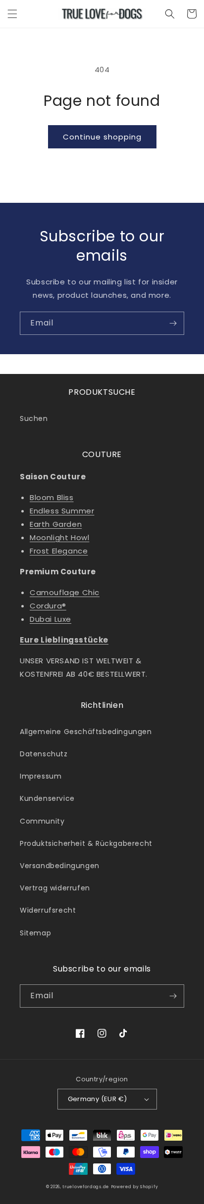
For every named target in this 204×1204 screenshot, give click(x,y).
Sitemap (35, 933)
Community (42, 821)
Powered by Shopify (134, 1187)
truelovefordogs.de (85, 1187)
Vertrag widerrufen (55, 888)
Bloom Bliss (52, 497)
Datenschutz (44, 754)
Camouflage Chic (65, 592)
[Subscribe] (173, 323)
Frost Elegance (59, 551)
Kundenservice (47, 798)
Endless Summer (62, 511)
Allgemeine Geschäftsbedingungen (86, 732)
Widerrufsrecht (48, 910)
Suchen (34, 418)
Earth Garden (56, 524)
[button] (12, 14)
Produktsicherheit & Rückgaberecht (86, 843)
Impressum (40, 776)
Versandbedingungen (60, 866)
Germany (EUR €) (97, 1099)
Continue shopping (102, 137)
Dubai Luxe (50, 619)
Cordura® (48, 606)
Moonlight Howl (59, 537)
